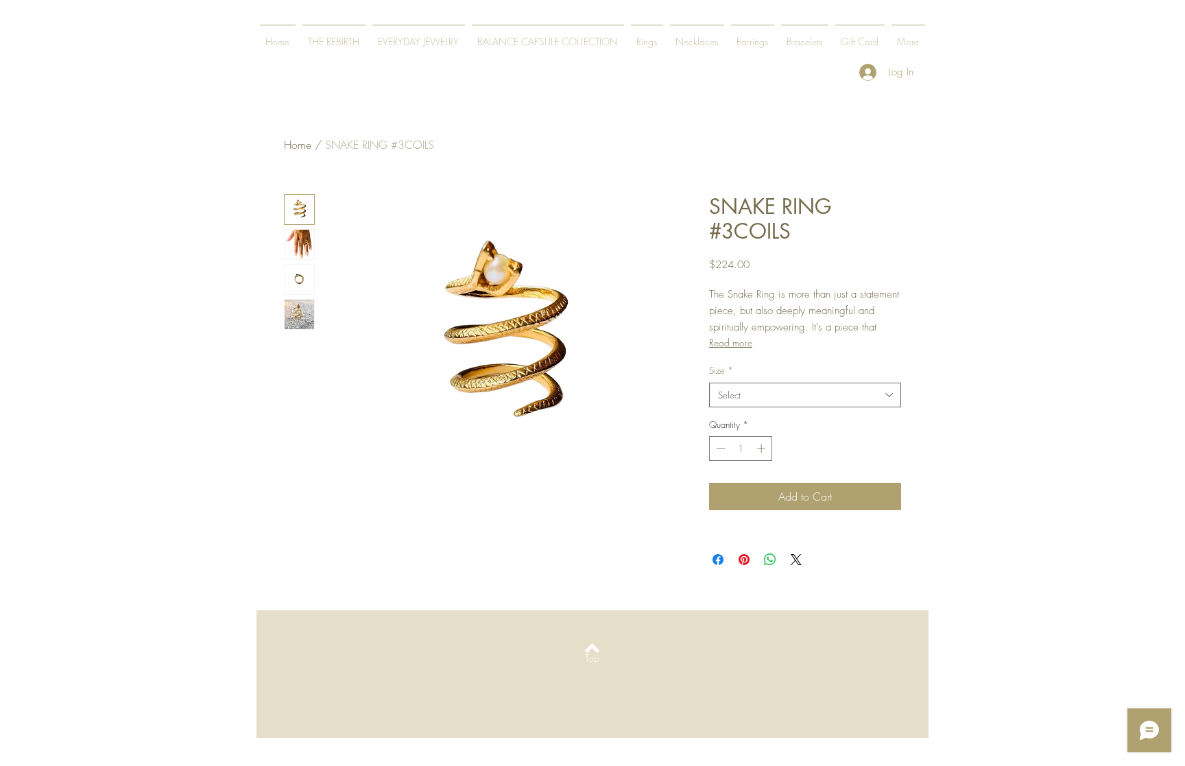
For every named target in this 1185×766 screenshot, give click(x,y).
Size (721, 370)
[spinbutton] (741, 448)
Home (297, 144)
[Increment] (762, 448)
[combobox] (805, 395)
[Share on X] (796, 559)
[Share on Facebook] (718, 559)
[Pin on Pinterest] (744, 559)
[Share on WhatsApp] (770, 559)
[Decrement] (719, 448)
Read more (730, 342)
